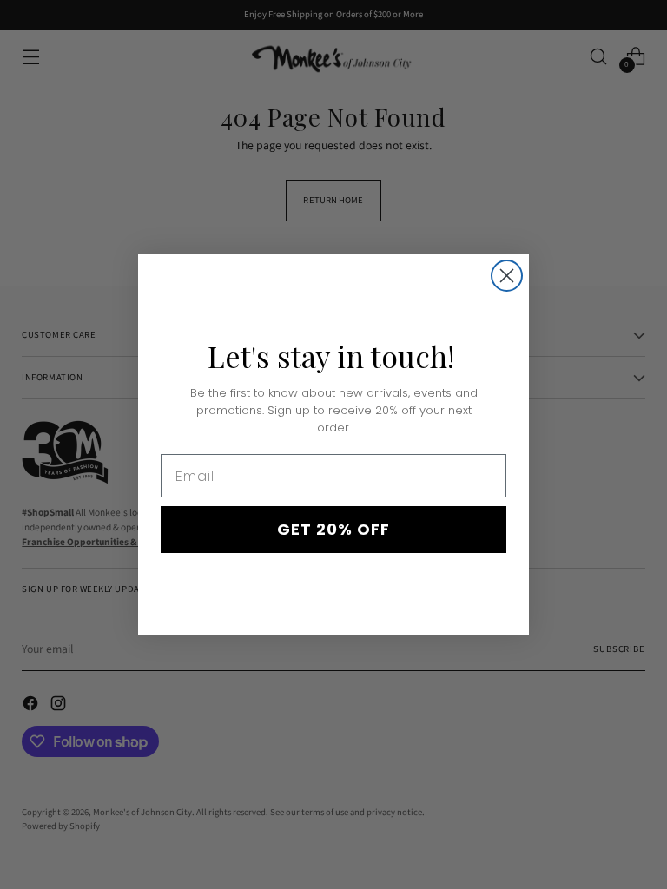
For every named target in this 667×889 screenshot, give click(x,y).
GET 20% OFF (333, 529)
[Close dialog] (507, 275)
